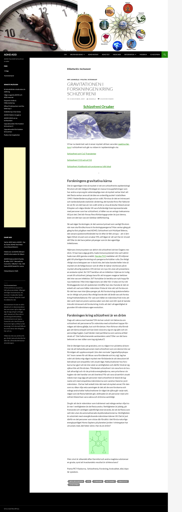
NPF (68, 80)
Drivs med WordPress (11, 509)
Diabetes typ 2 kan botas (12, 112)
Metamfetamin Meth (11, 271)
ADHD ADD (10, 54)
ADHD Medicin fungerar (12, 115)
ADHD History (93, 54)
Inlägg (6, 71)
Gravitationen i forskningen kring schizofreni (90, 88)
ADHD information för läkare (14, 254)
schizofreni (74, 484)
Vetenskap (92, 80)
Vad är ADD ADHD (76, 54)
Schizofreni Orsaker (98, 106)
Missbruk (143, 54)
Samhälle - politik (79, 80)
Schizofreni (155, 54)
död (88, 481)
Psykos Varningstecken (12, 135)
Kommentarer (9, 76)
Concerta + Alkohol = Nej (12, 264)
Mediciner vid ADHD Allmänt (14, 252)
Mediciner (117, 54)
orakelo (92, 99)
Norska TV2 (100, 256)
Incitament (110, 481)
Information (129, 54)
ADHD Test (106, 54)
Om (65, 54)
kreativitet (123, 481)
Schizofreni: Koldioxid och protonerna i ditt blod (89, 166)
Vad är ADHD (17, 242)
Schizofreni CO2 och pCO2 (79, 160)
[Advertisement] (15, 187)
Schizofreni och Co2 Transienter (81, 153)
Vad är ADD (8, 242)
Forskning (98, 481)
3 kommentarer (107, 99)
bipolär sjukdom (76, 481)
